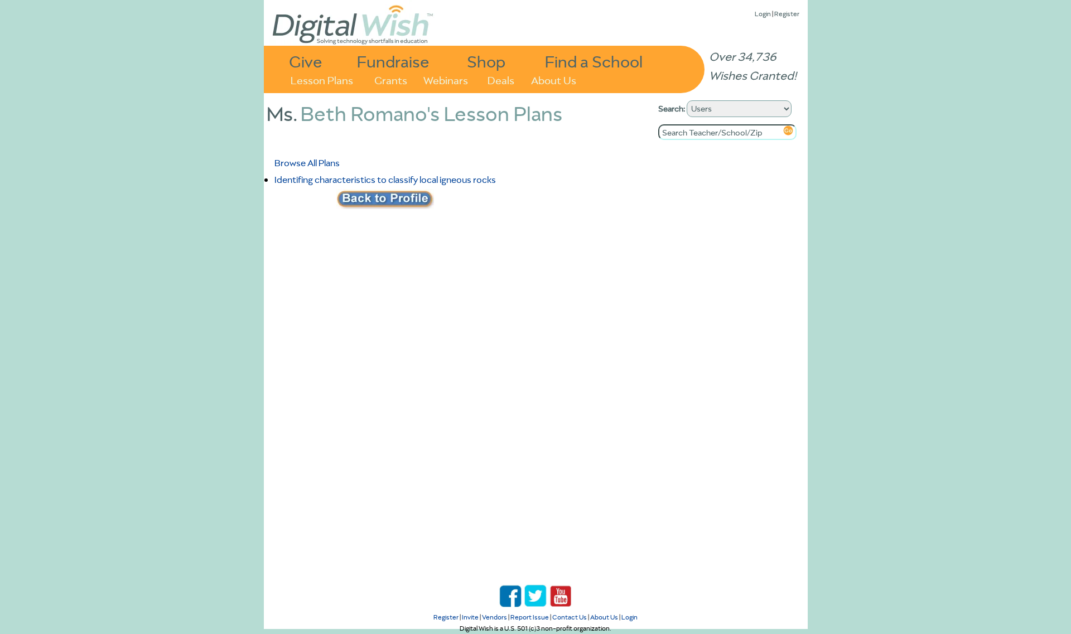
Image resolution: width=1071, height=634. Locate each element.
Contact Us (569, 617)
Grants (390, 79)
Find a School (594, 61)
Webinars (445, 79)
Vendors (494, 617)
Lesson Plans (322, 79)
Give (305, 61)
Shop (486, 61)
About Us (553, 79)
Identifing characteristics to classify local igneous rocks (385, 179)
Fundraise (393, 61)
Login (763, 13)
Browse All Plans (307, 163)
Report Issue (529, 617)
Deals (501, 79)
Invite (470, 617)
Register (786, 13)
